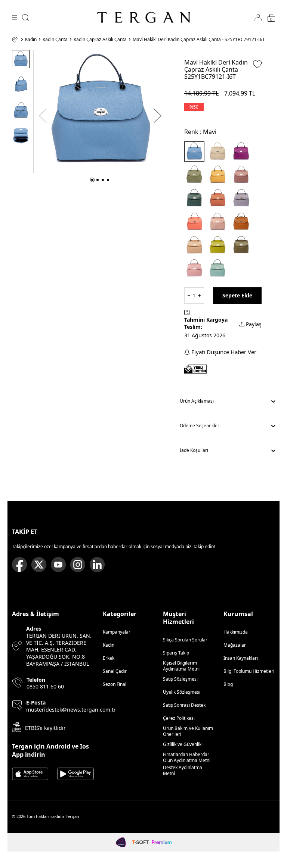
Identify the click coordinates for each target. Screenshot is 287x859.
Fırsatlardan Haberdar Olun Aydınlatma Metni (186, 757)
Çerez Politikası (179, 718)
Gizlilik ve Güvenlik (182, 744)
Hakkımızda (235, 632)
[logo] (143, 17)
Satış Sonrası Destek (184, 705)
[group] (100, 111)
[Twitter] (38, 564)
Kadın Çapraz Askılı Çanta (100, 40)
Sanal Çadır (115, 671)
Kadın (31, 40)
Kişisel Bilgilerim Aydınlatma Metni (182, 666)
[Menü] (14, 17)
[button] (92, 180)
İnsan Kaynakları (240, 658)
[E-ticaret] (151, 842)
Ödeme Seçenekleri (200, 425)
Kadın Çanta (55, 40)
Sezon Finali (115, 684)
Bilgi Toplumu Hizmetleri (248, 671)
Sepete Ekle (237, 295)
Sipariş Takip (176, 653)
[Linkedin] (97, 564)
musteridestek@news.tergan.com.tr (71, 709)
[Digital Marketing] (121, 842)
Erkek (108, 658)
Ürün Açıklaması (197, 401)
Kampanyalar (116, 632)
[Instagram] (77, 564)
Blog (228, 684)
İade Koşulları (194, 450)
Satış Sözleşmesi (180, 679)
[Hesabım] (258, 17)
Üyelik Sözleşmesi (181, 692)
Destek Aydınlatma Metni (182, 770)
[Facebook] (19, 564)
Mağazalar (234, 645)
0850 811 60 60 (45, 686)
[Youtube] (58, 564)
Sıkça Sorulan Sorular (185, 640)
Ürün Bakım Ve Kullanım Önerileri (188, 731)
